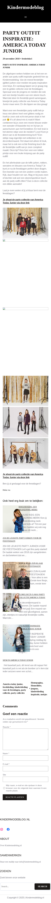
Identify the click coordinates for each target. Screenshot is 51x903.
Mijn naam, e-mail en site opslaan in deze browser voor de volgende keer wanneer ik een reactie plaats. (26, 788)
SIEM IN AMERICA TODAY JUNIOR (18, 660)
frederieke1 (27, 59)
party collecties (18, 693)
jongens (34, 688)
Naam (6, 753)
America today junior (12, 684)
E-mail (6, 764)
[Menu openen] (25, 17)
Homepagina (37, 683)
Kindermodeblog (25, 7)
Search (42, 886)
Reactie (6, 727)
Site (4, 775)
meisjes (44, 694)
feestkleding (8, 687)
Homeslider (36, 685)
